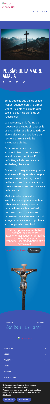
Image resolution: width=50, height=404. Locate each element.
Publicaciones (10, 378)
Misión (6, 354)
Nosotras (8, 348)
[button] (45, 5)
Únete (6, 366)
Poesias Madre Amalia (15, 250)
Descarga (34, 250)
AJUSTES (7, 395)
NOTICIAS (7, 372)
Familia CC (8, 360)
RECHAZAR (24, 400)
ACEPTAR (9, 400)
